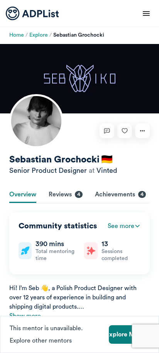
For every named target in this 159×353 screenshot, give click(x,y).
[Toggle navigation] (146, 13)
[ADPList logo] (32, 13)
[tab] (22, 195)
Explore (38, 35)
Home (16, 35)
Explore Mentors (129, 334)
